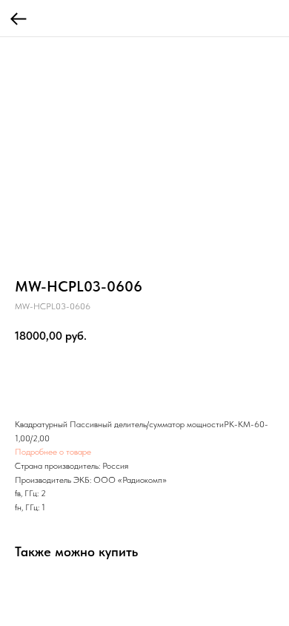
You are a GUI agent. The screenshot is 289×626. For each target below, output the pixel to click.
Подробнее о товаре (53, 452)
